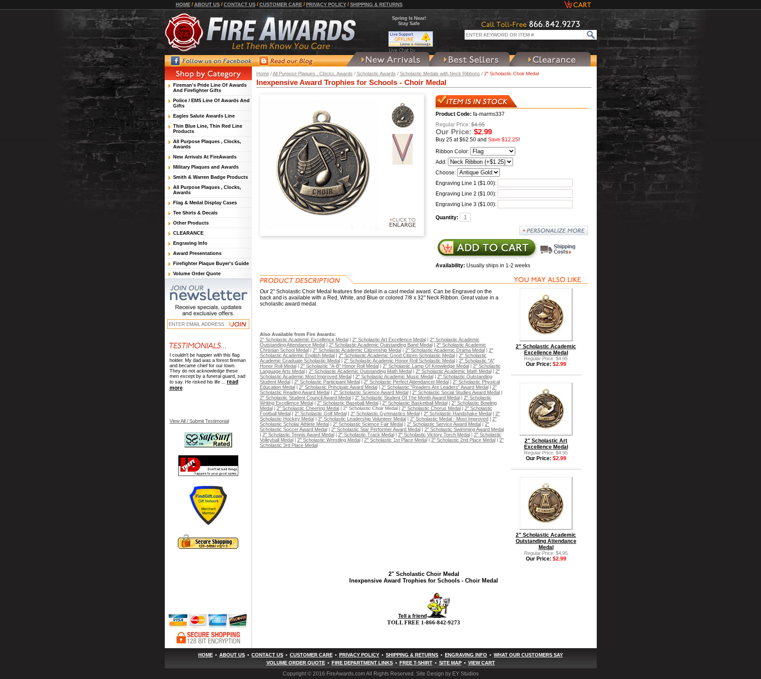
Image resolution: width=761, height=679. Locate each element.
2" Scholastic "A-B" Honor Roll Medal (339, 366)
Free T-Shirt (415, 662)
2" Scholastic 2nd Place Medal (463, 440)
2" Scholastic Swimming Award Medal (464, 429)
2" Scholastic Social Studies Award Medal (456, 392)
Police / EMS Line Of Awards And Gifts (211, 103)
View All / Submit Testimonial (199, 421)
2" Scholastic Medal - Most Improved (449, 418)
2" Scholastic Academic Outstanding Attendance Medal (546, 541)
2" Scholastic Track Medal (366, 434)
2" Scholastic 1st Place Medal (395, 440)
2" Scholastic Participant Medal (327, 381)
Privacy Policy (326, 4)
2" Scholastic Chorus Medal (431, 408)
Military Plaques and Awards (206, 167)
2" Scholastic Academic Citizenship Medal (357, 350)
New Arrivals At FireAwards (204, 156)
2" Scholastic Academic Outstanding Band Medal (380, 344)
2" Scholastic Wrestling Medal (328, 440)
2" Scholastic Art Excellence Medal (389, 339)
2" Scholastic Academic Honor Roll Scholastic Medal (399, 360)
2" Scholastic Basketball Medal (414, 403)
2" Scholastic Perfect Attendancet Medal (406, 381)
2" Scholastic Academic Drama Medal (445, 350)
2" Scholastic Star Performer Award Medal (376, 429)
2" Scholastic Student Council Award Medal (305, 397)
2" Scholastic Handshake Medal (457, 413)
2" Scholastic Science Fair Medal (368, 424)
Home (183, 4)
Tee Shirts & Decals (195, 212)
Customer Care (280, 4)
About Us (207, 4)
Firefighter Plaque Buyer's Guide (211, 263)
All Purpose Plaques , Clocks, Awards (313, 73)
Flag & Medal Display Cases (205, 202)
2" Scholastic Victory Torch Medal (434, 434)
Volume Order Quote (197, 273)
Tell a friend (412, 616)
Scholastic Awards (376, 73)
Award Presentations (197, 253)
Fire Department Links (362, 662)
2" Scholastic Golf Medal (321, 413)
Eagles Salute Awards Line (204, 115)
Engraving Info (190, 243)
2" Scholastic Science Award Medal (370, 392)
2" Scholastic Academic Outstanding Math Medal (360, 371)
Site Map (450, 662)
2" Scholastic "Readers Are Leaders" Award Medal (434, 387)
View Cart (481, 662)
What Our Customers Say (528, 654)
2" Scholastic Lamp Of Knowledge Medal (426, 366)
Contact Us (239, 4)
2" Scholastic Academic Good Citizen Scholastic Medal (397, 355)
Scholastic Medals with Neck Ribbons (440, 73)
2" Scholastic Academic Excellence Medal (304, 339)
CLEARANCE (188, 233)
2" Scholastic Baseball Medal (347, 403)
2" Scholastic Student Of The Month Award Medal (407, 397)
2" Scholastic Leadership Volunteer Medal (362, 418)
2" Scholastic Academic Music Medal (394, 376)
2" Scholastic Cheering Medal (308, 408)
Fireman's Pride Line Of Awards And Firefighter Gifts (210, 87)
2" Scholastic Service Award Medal (444, 424)
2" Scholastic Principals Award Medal (338, 387)
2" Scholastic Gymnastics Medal (385, 413)
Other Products (191, 222)
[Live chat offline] (419, 39)
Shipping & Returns (376, 4)
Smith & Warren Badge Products (210, 177)
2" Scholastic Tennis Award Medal (298, 434)
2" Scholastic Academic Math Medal (453, 371)
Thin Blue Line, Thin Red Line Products (207, 128)
